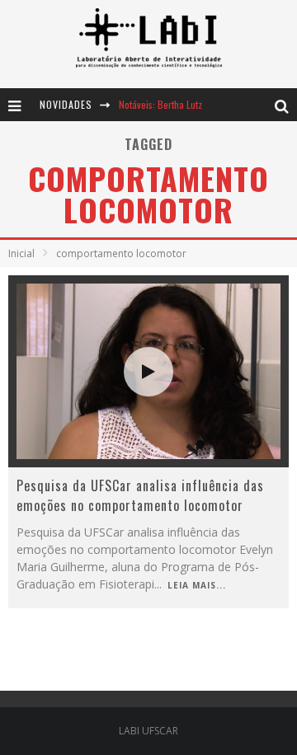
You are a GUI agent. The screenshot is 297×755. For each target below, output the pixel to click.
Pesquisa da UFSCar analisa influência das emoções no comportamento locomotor (140, 495)
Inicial (21, 253)
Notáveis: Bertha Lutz (160, 104)
